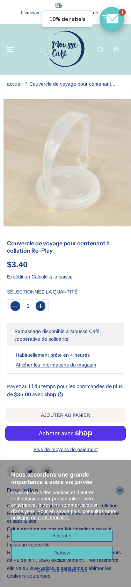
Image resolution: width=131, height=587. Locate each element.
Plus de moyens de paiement (66, 449)
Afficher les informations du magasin (56, 365)
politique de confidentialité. (40, 517)
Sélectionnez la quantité (42, 292)
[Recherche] (101, 49)
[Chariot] (116, 49)
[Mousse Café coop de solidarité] (65, 49)
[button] (11, 49)
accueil (14, 84)
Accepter (62, 535)
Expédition (18, 277)
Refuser (62, 553)
